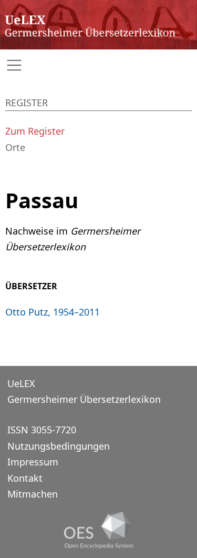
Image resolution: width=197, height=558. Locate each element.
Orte (15, 147)
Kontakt (25, 478)
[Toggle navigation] (98, 65)
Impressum (32, 461)
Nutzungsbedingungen (58, 446)
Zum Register (35, 131)
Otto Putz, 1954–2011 (52, 312)
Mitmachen (32, 494)
